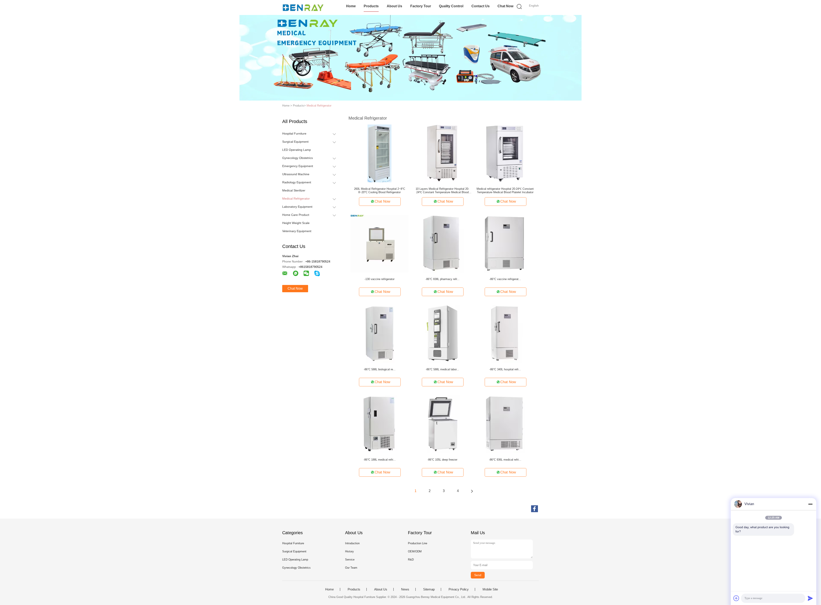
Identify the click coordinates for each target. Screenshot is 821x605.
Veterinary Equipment (296, 231)
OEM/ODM (415, 551)
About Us (394, 6)
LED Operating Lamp (296, 149)
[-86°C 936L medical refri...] (505, 424)
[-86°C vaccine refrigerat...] (505, 243)
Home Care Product (295, 214)
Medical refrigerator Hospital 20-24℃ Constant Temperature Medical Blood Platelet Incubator (505, 190)
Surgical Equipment (295, 141)
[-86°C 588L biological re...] (379, 334)
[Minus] (810, 504)
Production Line (417, 543)
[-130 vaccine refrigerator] (379, 243)
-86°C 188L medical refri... (379, 459)
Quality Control (451, 6)
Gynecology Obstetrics (297, 158)
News (405, 589)
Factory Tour (420, 6)
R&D (411, 559)
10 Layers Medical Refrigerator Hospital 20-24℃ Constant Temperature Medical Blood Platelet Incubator (442, 190)
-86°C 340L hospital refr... (505, 369)
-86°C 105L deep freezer (442, 459)
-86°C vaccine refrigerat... (505, 279)
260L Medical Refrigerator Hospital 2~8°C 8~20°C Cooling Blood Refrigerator (379, 190)
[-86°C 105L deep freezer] (442, 424)
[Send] (810, 598)
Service (349, 559)
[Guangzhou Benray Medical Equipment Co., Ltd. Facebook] (534, 508)
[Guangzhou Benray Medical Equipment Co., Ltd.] (303, 7)
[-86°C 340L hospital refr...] (505, 334)
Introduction (352, 543)
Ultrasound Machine (295, 174)
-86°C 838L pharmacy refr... (442, 279)
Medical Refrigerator (319, 105)
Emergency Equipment (297, 166)
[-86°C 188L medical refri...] (379, 424)
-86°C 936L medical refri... (505, 459)
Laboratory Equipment (297, 206)
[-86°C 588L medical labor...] (442, 334)
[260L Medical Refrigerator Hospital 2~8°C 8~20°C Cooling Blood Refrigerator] (379, 153)
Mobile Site (490, 589)
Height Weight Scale (296, 223)
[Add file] (736, 598)
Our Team (351, 567)
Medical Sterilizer (293, 190)
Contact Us (480, 6)
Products (371, 6)
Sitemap (429, 589)
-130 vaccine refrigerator (379, 279)
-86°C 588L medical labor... (442, 369)
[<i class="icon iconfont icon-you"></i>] (472, 491)
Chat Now (505, 6)
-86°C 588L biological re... (380, 369)
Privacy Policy (459, 589)
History (349, 551)
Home (351, 6)
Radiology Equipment (296, 182)
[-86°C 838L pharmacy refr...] (442, 243)
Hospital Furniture (294, 133)
